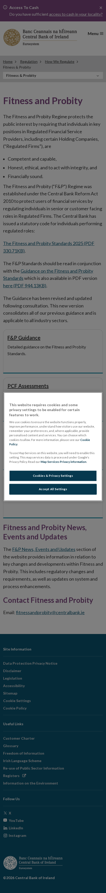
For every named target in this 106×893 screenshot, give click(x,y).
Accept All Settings (53, 489)
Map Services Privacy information (63, 461)
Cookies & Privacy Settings (53, 475)
